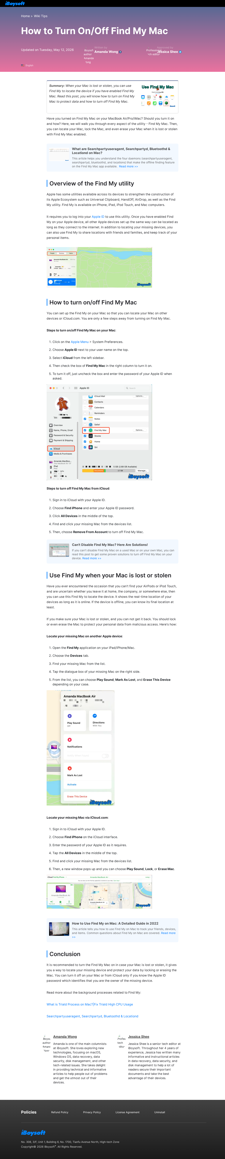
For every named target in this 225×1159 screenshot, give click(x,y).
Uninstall (159, 1112)
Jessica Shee (167, 52)
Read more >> (128, 166)
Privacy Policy (92, 1112)
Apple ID (98, 217)
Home (25, 16)
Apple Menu (80, 342)
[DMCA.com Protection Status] (160, 1134)
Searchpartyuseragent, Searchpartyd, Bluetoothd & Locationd (92, 1016)
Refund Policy (59, 1112)
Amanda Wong (106, 52)
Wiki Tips (40, 16)
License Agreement (128, 1112)
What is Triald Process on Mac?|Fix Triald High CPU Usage (90, 1004)
